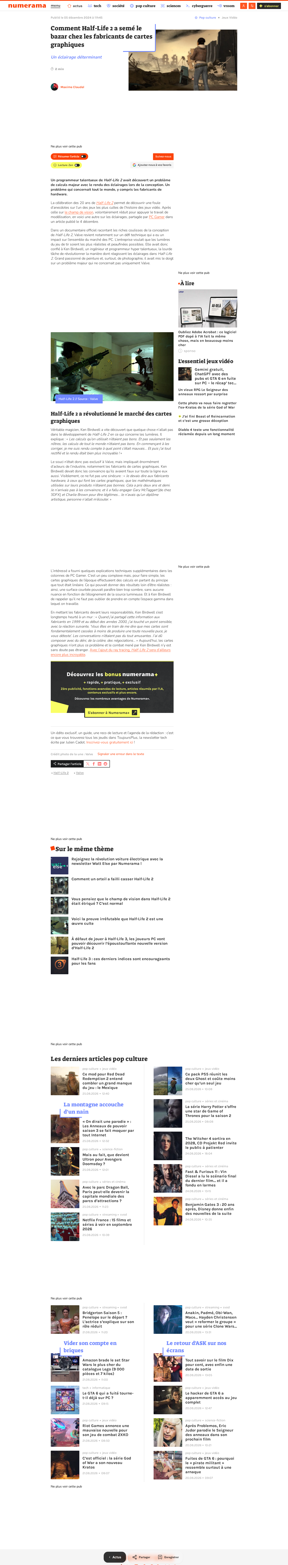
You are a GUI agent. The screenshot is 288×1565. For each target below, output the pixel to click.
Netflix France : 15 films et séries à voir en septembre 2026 (107, 1224)
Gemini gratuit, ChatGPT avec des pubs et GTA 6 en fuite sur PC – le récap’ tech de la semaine (215, 376)
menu (55, 5)
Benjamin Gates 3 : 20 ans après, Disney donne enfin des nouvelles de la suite (210, 1209)
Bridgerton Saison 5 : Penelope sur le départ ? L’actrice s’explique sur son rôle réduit (108, 1320)
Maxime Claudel (72, 87)
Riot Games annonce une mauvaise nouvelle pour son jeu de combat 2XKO (105, 1430)
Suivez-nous (163, 156)
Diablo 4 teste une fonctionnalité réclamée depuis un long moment (206, 432)
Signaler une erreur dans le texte (121, 754)
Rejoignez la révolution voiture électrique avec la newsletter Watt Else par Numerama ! (117, 861)
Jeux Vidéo (229, 17)
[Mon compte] (243, 6)
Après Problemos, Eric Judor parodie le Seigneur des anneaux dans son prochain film (209, 1432)
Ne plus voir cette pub (66, 146)
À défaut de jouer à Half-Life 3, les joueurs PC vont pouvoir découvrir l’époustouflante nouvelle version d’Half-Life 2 (120, 943)
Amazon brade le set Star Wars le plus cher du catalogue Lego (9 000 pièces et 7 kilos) (106, 1367)
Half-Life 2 (104, 202)
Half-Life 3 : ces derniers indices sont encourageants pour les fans (121, 961)
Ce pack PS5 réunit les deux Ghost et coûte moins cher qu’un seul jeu (210, 1078)
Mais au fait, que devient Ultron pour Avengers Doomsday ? (105, 1159)
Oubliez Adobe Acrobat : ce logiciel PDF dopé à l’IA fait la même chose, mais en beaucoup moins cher (207, 338)
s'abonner (271, 6)
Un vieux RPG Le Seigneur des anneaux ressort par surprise (203, 392)
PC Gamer (157, 217)
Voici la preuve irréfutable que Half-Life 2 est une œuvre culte (117, 921)
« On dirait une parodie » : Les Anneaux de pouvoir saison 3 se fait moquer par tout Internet (108, 1128)
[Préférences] (252, 6)
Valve (80, 773)
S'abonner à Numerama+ (109, 712)
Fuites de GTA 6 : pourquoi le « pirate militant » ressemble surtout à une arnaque (209, 1465)
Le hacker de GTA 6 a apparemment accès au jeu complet (211, 1397)
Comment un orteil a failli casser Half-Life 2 (112, 879)
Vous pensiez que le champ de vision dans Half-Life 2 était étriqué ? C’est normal (121, 901)
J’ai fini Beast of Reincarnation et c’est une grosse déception (206, 418)
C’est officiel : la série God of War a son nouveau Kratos (106, 1462)
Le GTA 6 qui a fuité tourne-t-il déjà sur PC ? (107, 1395)
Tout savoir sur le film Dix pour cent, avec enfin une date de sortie (209, 1364)
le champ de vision (79, 212)
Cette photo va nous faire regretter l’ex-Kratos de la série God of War (207, 405)
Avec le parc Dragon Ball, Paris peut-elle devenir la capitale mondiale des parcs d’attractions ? (105, 1194)
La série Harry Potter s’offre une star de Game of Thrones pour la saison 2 (210, 1111)
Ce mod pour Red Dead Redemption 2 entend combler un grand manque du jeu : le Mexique (107, 1081)
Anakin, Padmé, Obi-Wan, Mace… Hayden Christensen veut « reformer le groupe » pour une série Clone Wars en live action (210, 1320)
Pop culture (207, 17)
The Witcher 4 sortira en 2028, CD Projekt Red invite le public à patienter (211, 1143)
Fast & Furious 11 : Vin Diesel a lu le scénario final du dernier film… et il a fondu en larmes (210, 1178)
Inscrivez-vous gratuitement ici (109, 742)
